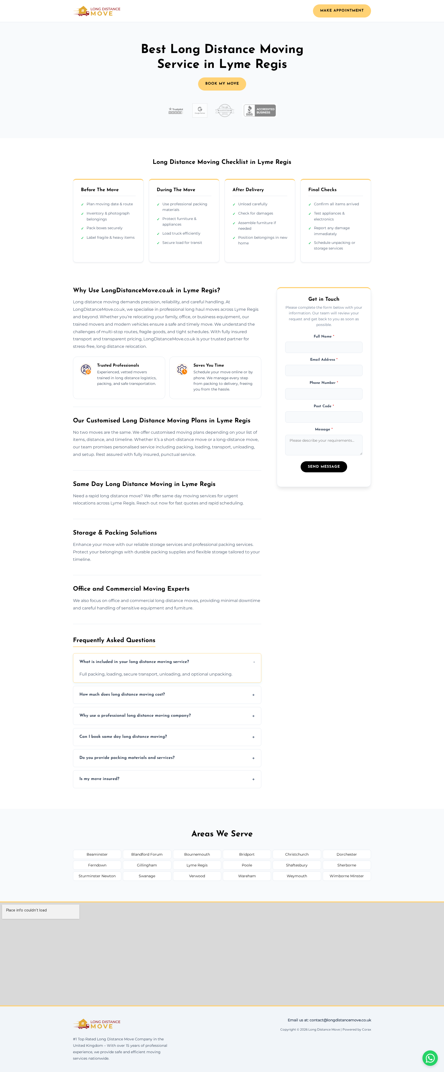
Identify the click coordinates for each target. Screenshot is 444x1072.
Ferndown (97, 865)
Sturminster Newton (97, 876)
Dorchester (347, 854)
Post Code (324, 406)
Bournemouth (197, 854)
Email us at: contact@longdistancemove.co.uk (329, 1020)
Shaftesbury (297, 865)
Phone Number (324, 383)
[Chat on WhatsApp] (430, 1058)
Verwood (197, 876)
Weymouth (297, 876)
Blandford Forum (147, 854)
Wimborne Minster (347, 876)
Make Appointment (342, 11)
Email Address (324, 360)
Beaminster (97, 854)
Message (324, 429)
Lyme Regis (197, 865)
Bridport (247, 854)
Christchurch (297, 854)
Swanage (147, 876)
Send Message (324, 467)
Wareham (247, 876)
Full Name (324, 336)
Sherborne (346, 865)
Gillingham (147, 865)
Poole (247, 865)
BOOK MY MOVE (222, 84)
